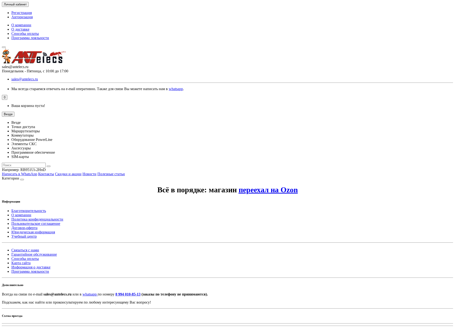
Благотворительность (28, 211)
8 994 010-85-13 (128, 294)
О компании (21, 25)
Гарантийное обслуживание (34, 254)
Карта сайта (21, 263)
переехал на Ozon (268, 189)
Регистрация (21, 13)
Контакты (46, 174)
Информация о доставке (30, 267)
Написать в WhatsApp (19, 174)
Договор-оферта (24, 228)
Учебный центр (24, 236)
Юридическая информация (33, 232)
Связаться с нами (25, 250)
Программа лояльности (30, 38)
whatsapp (176, 89)
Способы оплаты (25, 34)
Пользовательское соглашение (35, 224)
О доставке (20, 29)
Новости (89, 174)
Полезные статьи (111, 174)
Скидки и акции (68, 174)
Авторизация (22, 17)
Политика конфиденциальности (37, 219)
